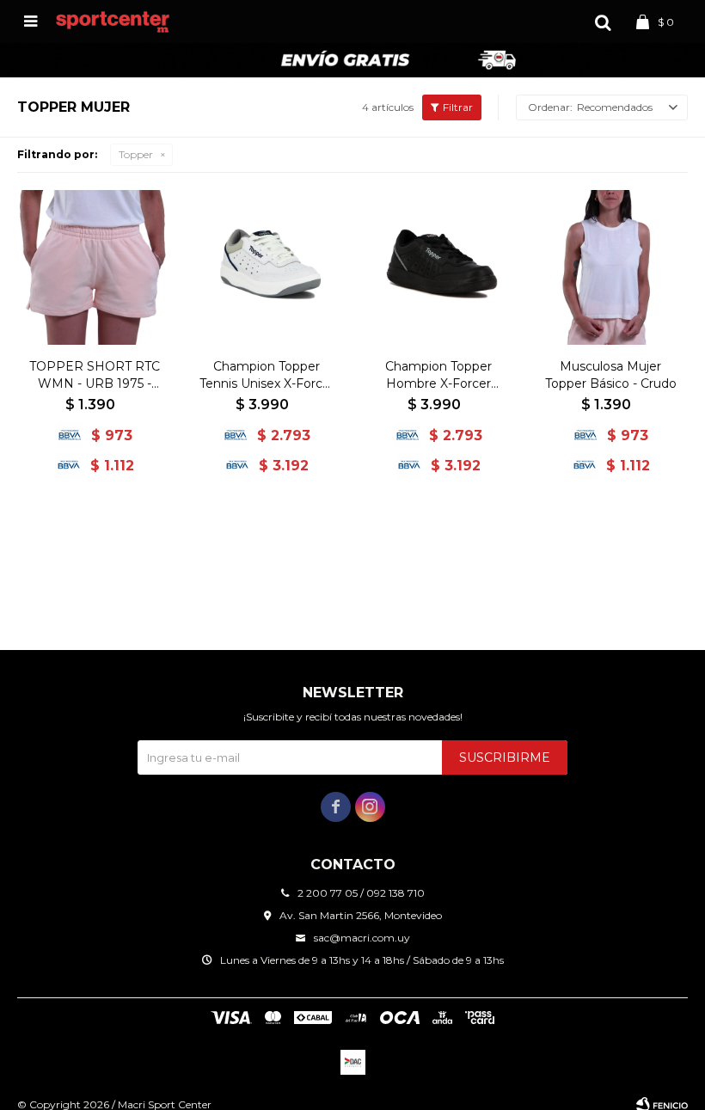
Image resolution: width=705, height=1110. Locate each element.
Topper (136, 154)
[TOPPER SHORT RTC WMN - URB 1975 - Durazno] (94, 267)
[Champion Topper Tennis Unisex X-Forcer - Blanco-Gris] (266, 267)
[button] (602, 21)
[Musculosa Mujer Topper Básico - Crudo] (610, 267)
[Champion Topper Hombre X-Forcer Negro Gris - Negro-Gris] (438, 267)
